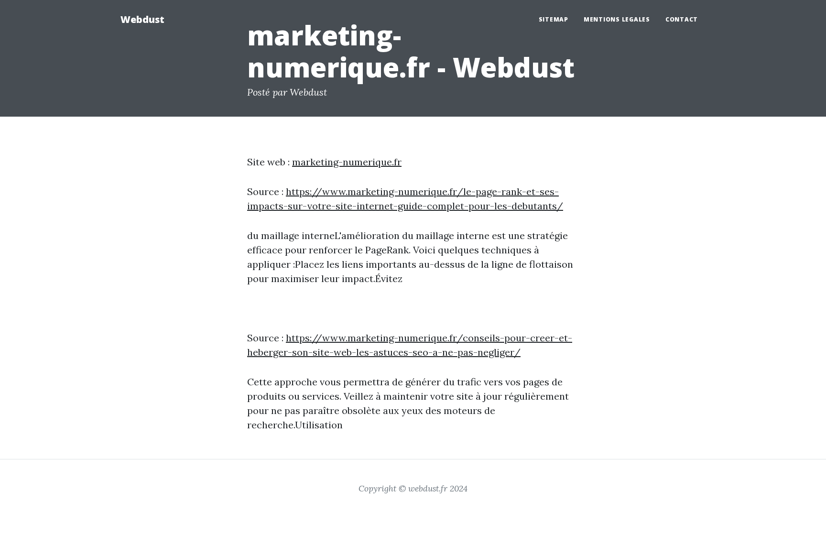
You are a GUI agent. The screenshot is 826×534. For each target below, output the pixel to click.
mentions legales (617, 19)
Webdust (142, 19)
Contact (681, 19)
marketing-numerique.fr (347, 162)
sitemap (553, 19)
